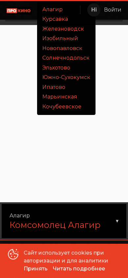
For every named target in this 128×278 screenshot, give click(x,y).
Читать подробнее (79, 268)
